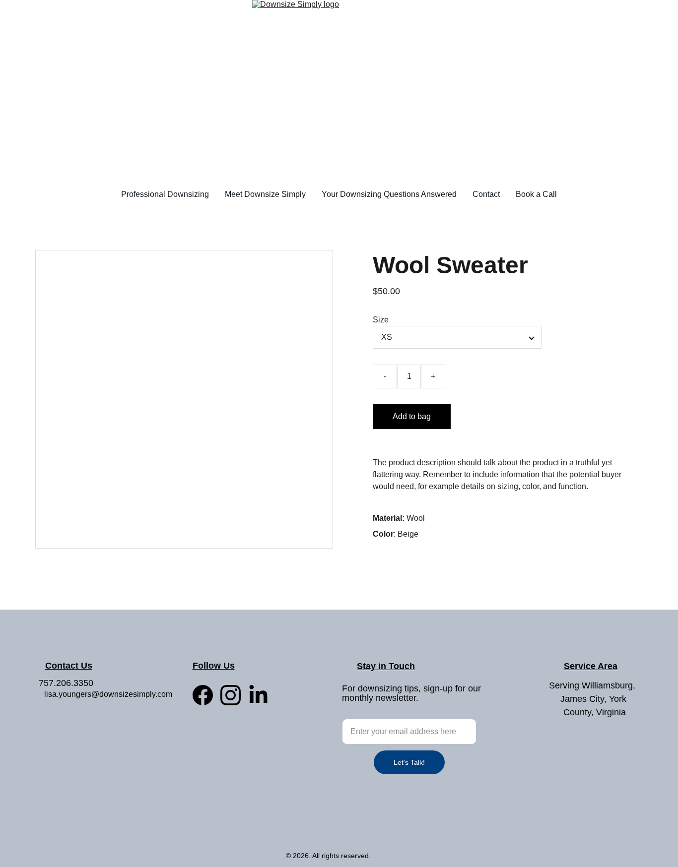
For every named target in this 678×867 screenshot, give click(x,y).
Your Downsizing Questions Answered (389, 194)
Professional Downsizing (165, 194)
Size (381, 319)
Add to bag (412, 416)
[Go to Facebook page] (203, 695)
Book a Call (536, 194)
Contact (486, 194)
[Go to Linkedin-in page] (258, 695)
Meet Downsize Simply (265, 194)
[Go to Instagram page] (230, 695)
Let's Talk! (409, 762)
